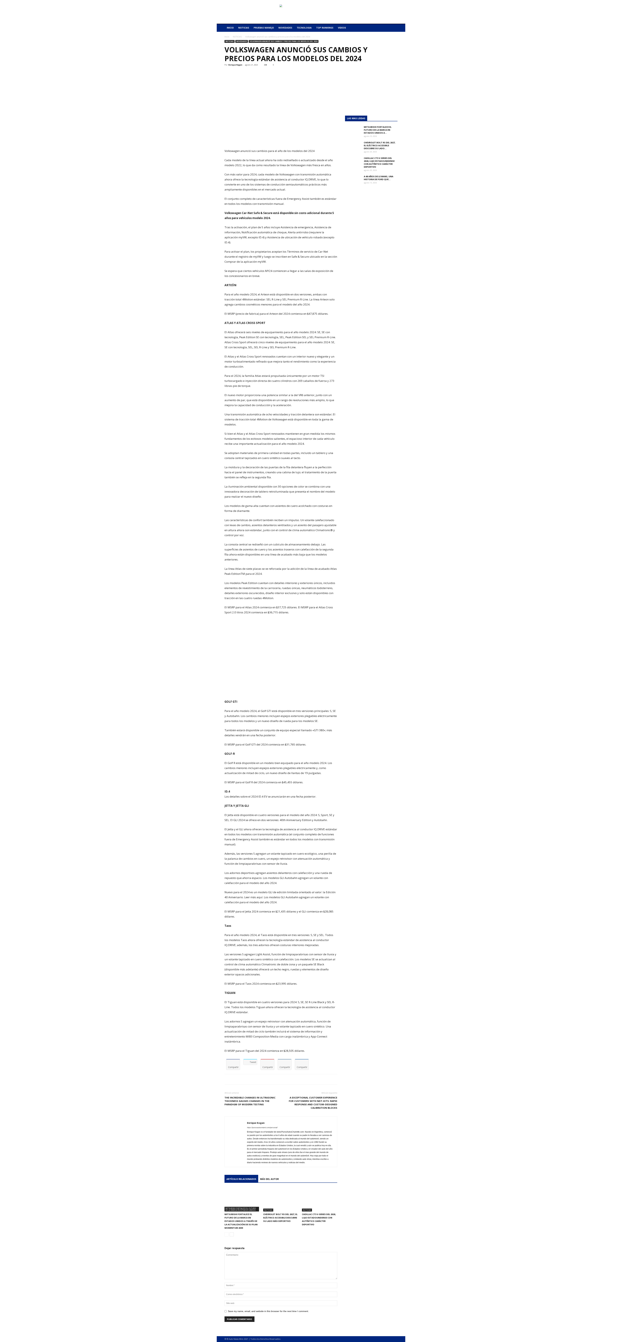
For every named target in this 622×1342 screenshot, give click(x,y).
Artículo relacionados (241, 1179)
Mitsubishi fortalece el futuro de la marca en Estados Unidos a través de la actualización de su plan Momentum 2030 (241, 1221)
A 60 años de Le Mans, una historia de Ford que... (378, 178)
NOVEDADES (285, 27)
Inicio (227, 36)
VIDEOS (342, 27)
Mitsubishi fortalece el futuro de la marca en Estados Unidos (240, 1209)
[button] (393, 28)
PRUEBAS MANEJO (264, 27)
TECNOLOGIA (304, 27)
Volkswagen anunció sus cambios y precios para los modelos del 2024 (283, 41)
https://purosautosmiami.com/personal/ (262, 1127)
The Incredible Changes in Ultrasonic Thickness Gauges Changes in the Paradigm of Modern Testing (250, 1101)
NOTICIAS (243, 27)
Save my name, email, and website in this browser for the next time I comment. (268, 1311)
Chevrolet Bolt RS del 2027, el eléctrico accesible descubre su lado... (379, 145)
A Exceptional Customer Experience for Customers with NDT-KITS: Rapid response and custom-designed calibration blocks (313, 1102)
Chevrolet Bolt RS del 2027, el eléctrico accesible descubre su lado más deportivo (280, 1218)
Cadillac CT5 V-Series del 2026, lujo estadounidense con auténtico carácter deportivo (379, 162)
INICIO (230, 27)
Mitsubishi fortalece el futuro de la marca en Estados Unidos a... (378, 129)
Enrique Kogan (235, 65)
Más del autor (269, 1179)
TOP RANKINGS (324, 27)
